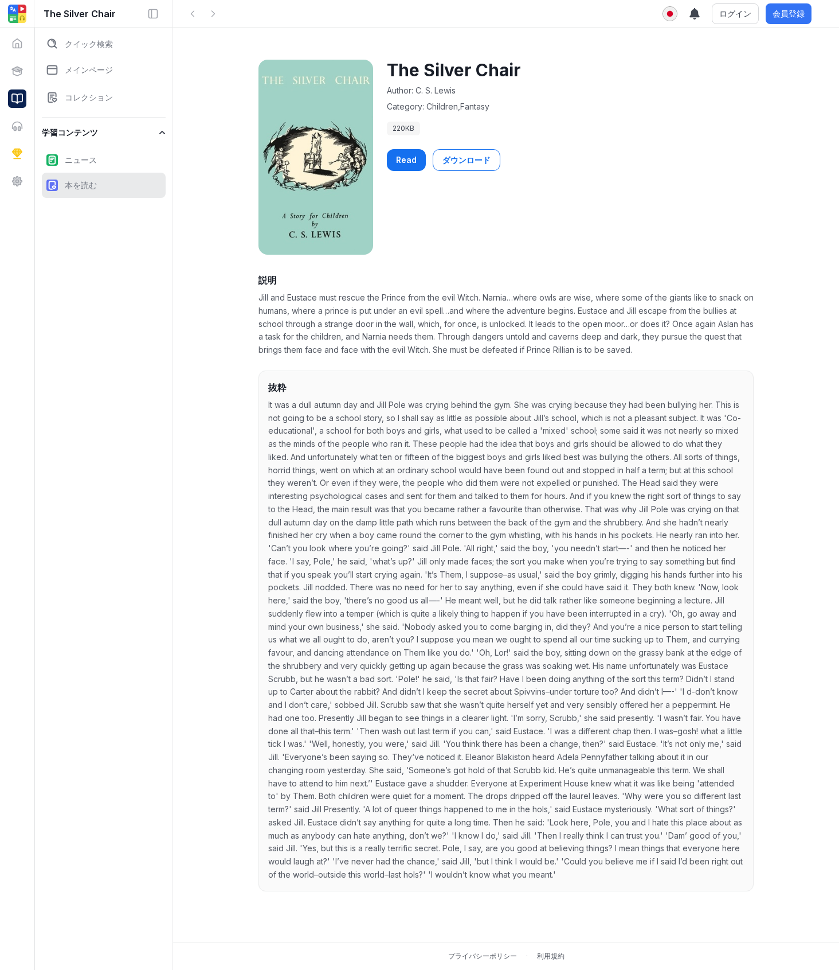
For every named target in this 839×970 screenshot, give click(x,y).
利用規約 (550, 956)
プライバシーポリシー (482, 956)
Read (406, 160)
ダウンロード (466, 160)
